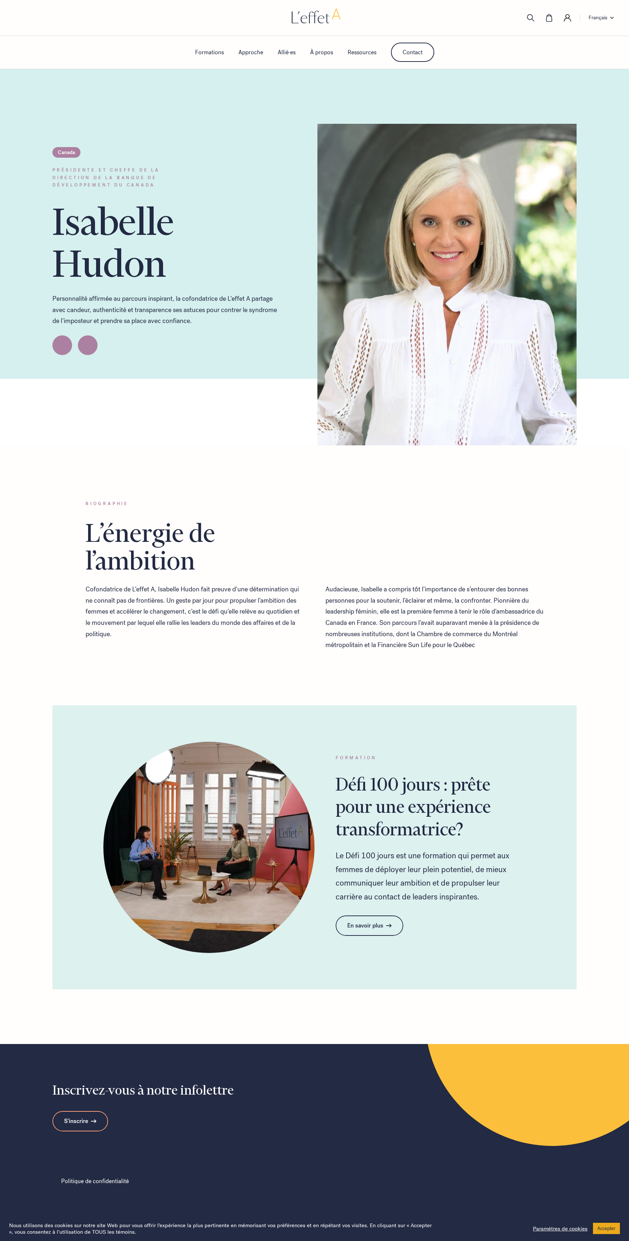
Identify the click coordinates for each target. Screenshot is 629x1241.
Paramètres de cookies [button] (560, 1228)
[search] (530, 17)
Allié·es (287, 52)
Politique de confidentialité (95, 1181)
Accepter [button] (606, 1228)
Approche (250, 52)
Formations (209, 52)
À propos (321, 52)
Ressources (362, 52)
